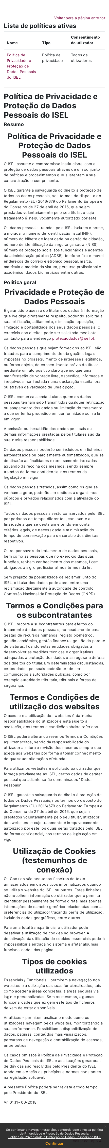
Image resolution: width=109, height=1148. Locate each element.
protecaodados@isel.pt (73, 338)
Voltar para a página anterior (79, 18)
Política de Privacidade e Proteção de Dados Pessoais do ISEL (21, 66)
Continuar (54, 1143)
